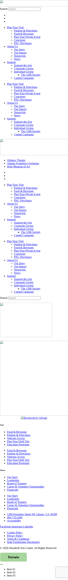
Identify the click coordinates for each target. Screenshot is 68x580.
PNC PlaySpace (23, 43)
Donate (13, 557)
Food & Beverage (24, 33)
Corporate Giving (23, 68)
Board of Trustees (17, 483)
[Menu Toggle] (1, 564)
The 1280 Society (30, 74)
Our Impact (20, 52)
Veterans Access (16, 438)
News (17, 59)
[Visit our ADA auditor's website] (34, 417)
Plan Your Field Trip (18, 441)
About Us (12, 46)
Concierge (19, 40)
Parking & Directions (25, 30)
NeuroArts (20, 55)
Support (11, 62)
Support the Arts (23, 65)
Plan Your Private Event (27, 36)
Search (3, 8)
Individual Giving (23, 71)
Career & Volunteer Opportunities (25, 486)
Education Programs (18, 444)
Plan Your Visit (15, 27)
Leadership (13, 480)
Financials (12, 489)
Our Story (19, 49)
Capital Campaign (24, 77)
